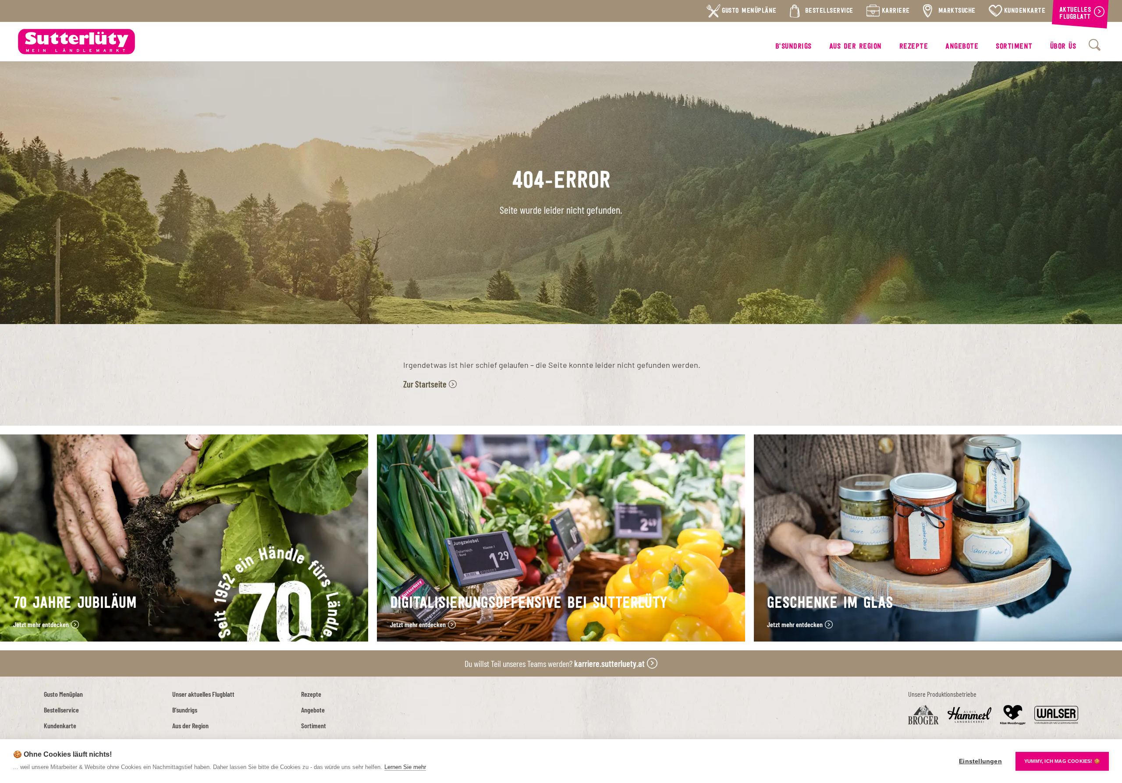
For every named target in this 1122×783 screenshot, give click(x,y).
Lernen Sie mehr (405, 767)
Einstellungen (980, 761)
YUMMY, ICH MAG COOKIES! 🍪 (1062, 761)
